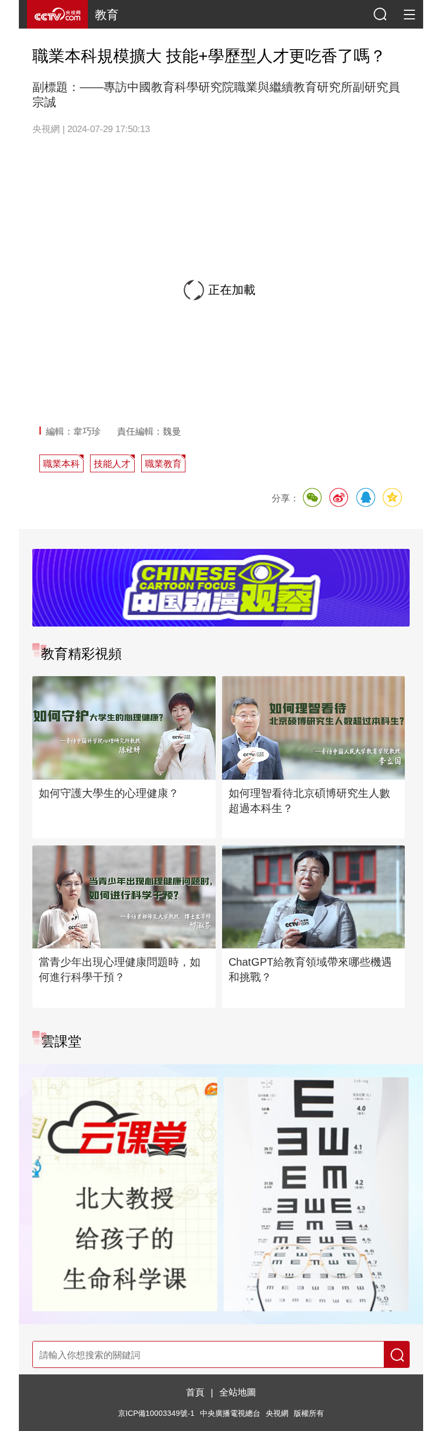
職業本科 (61, 463)
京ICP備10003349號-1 (156, 1413)
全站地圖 (237, 1392)
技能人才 (112, 463)
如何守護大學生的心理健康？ (109, 793)
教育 (107, 15)
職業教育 (163, 463)
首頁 (195, 1392)
